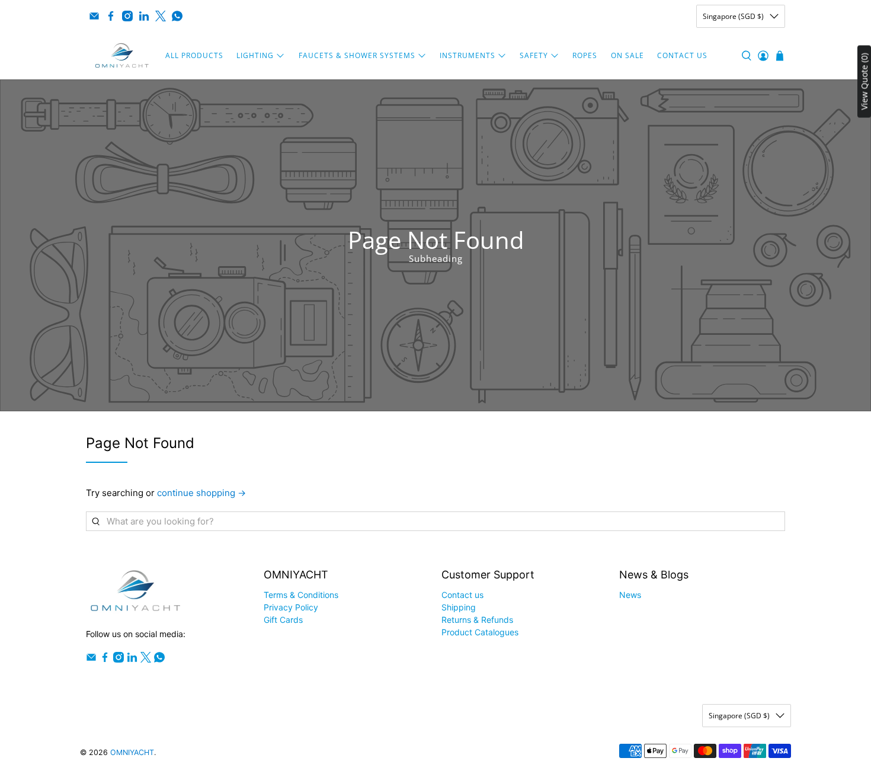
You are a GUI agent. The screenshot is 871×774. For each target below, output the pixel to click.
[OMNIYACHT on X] (160, 16)
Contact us (462, 595)
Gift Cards (283, 620)
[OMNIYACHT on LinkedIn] (144, 16)
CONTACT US (682, 55)
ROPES (584, 55)
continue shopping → (201, 492)
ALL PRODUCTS (194, 55)
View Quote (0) (864, 81)
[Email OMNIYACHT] (94, 16)
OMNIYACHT (132, 752)
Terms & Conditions (301, 595)
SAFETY (534, 55)
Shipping (458, 607)
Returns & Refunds (477, 620)
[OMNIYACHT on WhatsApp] (177, 16)
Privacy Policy (291, 607)
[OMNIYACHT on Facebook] (110, 16)
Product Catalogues (479, 632)
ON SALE (627, 55)
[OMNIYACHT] (122, 56)
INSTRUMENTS (467, 55)
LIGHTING (255, 55)
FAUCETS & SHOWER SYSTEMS (357, 55)
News (630, 595)
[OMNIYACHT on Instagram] (127, 16)
